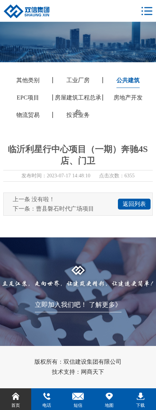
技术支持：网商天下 (78, 372)
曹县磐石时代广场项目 (65, 209)
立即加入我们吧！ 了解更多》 (78, 304)
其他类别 (28, 80)
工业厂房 (78, 80)
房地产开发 (128, 97)
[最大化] (30, 6)
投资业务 (78, 115)
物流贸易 (28, 115)
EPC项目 (28, 97)
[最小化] (21, 6)
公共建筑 (128, 80)
